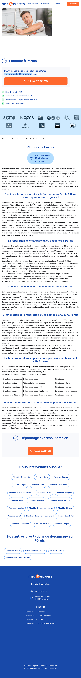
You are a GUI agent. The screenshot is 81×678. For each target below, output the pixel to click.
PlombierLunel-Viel (65, 516)
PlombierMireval (65, 508)
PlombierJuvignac (36, 500)
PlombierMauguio (64, 493)
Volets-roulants (44, 616)
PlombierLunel (38, 485)
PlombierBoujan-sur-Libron (41, 508)
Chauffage (30, 623)
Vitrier (40, 619)
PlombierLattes (44, 493)
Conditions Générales (48, 666)
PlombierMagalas (16, 508)
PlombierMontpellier (22, 477)
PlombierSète (42, 477)
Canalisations (31, 619)
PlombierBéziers (60, 477)
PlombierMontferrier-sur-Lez (39, 516)
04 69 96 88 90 (38, 81)
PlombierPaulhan (41, 524)
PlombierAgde (20, 485)
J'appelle (73, 4)
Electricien (30, 616)
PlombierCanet (14, 516)
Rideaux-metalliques (46, 623)
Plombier (41, 612)
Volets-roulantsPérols (35, 551)
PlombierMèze (17, 500)
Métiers (58, 4)
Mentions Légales (31, 666)
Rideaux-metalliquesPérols (18, 558)
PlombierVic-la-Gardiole (60, 500)
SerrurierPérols (13, 551)
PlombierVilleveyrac (20, 524)
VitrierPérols (56, 551)
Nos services (33, 4)
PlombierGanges (62, 524)
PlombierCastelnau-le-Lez (20, 493)
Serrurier (29, 612)
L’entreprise (46, 4)
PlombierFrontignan (58, 485)
